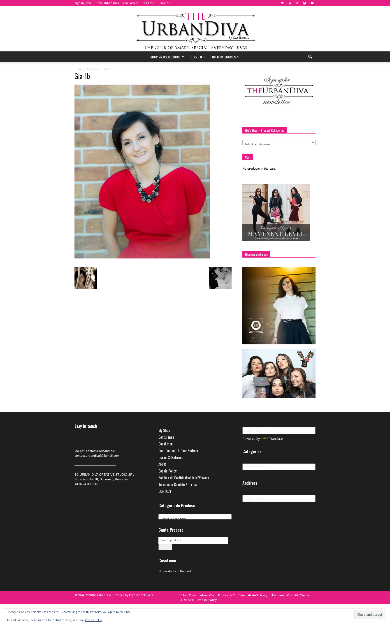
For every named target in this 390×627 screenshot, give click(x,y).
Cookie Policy (167, 471)
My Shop (164, 430)
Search (165, 547)
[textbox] (279, 144)
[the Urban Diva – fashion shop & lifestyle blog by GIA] (195, 28)
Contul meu (166, 437)
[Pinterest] (289, 3)
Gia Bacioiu (130, 3)
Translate (276, 438)
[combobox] (279, 143)
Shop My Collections (165, 56)
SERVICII (196, 56)
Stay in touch (85, 426)
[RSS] (297, 3)
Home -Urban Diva (107, 3)
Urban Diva (187, 595)
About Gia (207, 595)
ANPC (162, 464)
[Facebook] (275, 3)
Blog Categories (224, 56)
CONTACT (166, 3)
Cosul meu (148, 3)
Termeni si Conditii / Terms (177, 484)
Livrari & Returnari (171, 457)
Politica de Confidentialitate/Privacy (183, 477)
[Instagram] (282, 3)
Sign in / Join (82, 3)
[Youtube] (312, 3)
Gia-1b (82, 76)
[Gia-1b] (142, 257)
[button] (310, 56)
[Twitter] (304, 3)
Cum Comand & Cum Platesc (178, 450)
